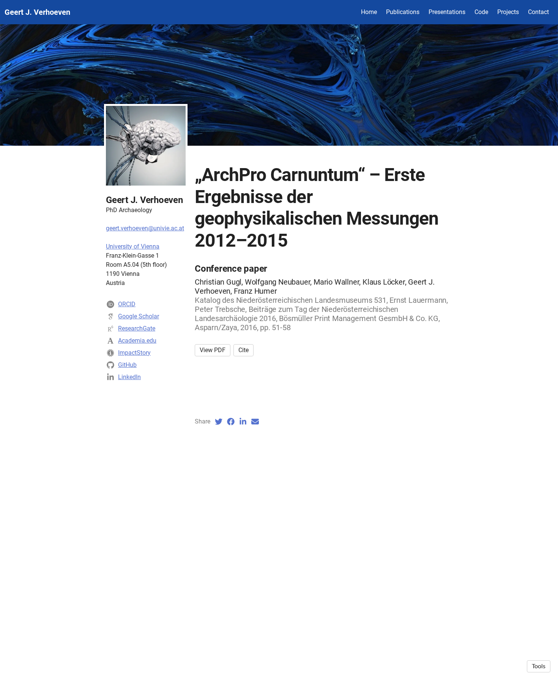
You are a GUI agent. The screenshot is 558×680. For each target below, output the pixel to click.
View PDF (212, 350)
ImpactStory (134, 352)
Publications (402, 12)
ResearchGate (136, 328)
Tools (538, 666)
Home (369, 12)
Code (481, 12)
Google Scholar (138, 316)
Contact (538, 12)
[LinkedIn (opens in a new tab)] (243, 421)
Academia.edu (137, 340)
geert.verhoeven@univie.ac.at (145, 228)
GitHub (127, 364)
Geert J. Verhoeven (37, 12)
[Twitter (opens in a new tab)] (218, 421)
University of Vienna (132, 246)
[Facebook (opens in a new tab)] (231, 421)
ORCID (127, 304)
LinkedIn (129, 377)
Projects (508, 12)
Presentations (447, 12)
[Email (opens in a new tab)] (255, 421)
